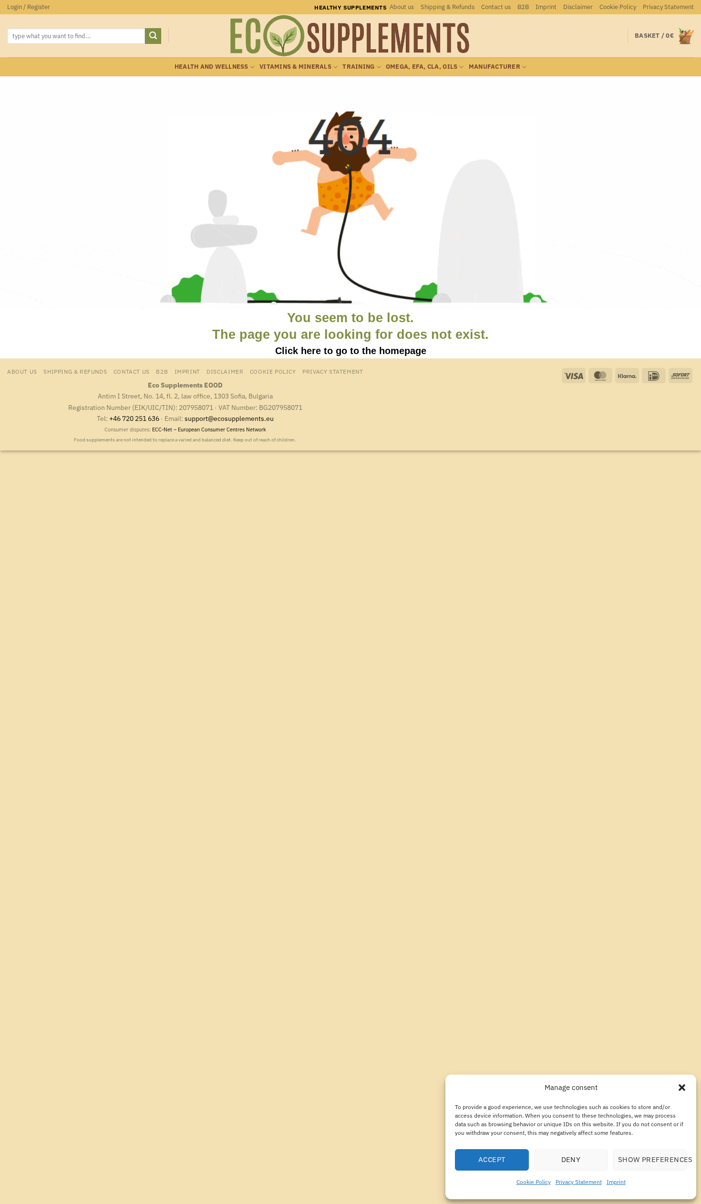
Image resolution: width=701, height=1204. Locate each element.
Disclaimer (578, 7)
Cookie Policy (533, 1181)
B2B (523, 7)
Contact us (496, 7)
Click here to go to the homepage (350, 350)
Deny (571, 1159)
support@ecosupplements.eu (229, 418)
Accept (492, 1159)
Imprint (616, 1181)
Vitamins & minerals (295, 67)
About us (402, 7)
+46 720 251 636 (134, 418)
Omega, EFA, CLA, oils (421, 67)
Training (358, 67)
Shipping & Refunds (447, 7)
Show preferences (652, 1159)
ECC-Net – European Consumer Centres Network (209, 429)
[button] (682, 1087)
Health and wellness (211, 67)
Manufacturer (494, 67)
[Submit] (153, 36)
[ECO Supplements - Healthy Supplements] (350, 35)
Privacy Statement (579, 1181)
